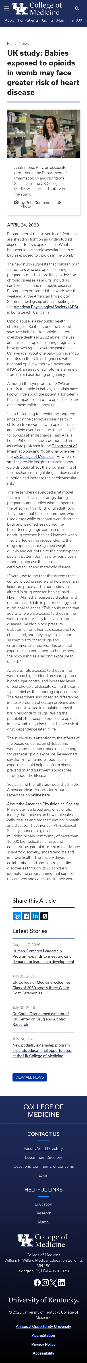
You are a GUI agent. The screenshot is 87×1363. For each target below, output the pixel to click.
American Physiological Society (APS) (46, 307)
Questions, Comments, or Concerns (43, 1166)
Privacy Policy (43, 1344)
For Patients (28, 20)
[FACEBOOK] (26, 916)
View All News (29, 1077)
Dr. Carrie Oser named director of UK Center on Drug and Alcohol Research (40, 1019)
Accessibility (43, 1353)
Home (11, 43)
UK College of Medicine (34, 456)
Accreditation (43, 1335)
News (25, 43)
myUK (77, 20)
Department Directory (43, 1157)
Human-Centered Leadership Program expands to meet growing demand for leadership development (43, 956)
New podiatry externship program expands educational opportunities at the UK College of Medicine (42, 1050)
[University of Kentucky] (43, 1300)
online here (40, 795)
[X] (44, 916)
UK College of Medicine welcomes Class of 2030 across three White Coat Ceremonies (41, 987)
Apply (9, 20)
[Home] (37, 8)
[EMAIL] (17, 916)
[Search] (78, 8)
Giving (47, 20)
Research (43, 1213)
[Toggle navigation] (6, 8)
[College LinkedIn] (61, 1284)
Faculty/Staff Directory (43, 1149)
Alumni (62, 20)
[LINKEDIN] (35, 916)
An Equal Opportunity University (43, 1326)
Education (43, 1204)
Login (43, 1175)
